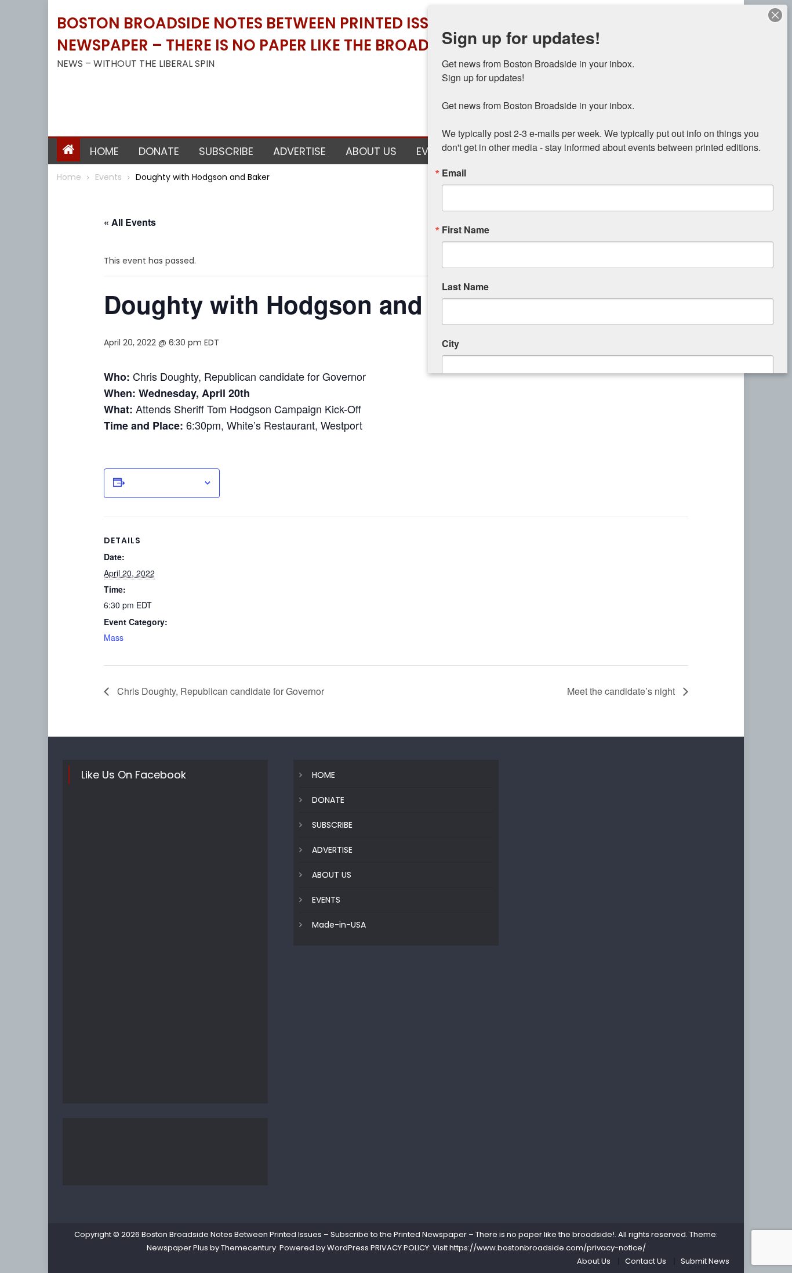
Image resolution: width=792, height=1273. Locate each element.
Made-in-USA (339, 925)
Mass (113, 637)
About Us (594, 1261)
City (450, 343)
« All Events (130, 222)
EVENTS (326, 900)
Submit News (705, 1261)
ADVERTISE (299, 151)
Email (454, 173)
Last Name (465, 286)
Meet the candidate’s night (622, 691)
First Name (465, 230)
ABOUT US (371, 151)
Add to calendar (163, 483)
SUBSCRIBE (226, 151)
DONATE (159, 151)
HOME (104, 151)
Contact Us (645, 1261)
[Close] (775, 15)
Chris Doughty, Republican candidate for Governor (219, 691)
